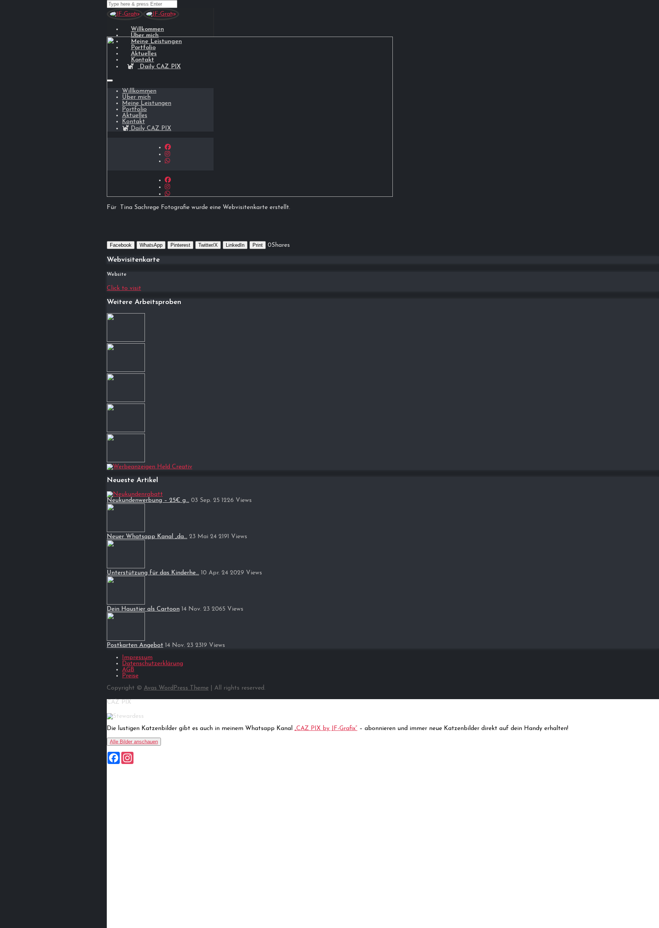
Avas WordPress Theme (176, 688)
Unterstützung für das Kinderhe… (153, 573)
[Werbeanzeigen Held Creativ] (149, 467)
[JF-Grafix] (125, 19)
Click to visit (124, 288)
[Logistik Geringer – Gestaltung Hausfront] (126, 431)
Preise (130, 676)
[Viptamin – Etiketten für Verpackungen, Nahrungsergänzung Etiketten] (126, 400)
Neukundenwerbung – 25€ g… (148, 500)
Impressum (137, 658)
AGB (128, 670)
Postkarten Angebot (135, 645)
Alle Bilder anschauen (134, 742)
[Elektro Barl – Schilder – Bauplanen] (126, 370)
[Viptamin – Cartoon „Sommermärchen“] (126, 340)
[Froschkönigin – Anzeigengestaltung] (126, 461)
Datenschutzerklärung (152, 664)
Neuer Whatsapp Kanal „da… (147, 537)
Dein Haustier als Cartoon (143, 609)
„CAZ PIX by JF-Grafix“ (325, 728)
